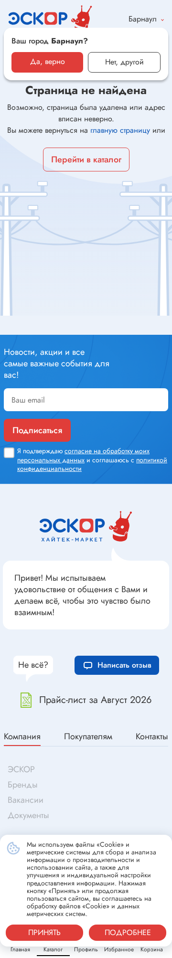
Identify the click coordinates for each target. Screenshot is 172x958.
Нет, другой (124, 61)
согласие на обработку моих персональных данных (83, 455)
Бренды (23, 784)
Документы (28, 815)
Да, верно (47, 61)
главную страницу (120, 130)
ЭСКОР (21, 769)
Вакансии (25, 800)
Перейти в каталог (86, 159)
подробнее (128, 932)
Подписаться (37, 430)
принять (44, 932)
